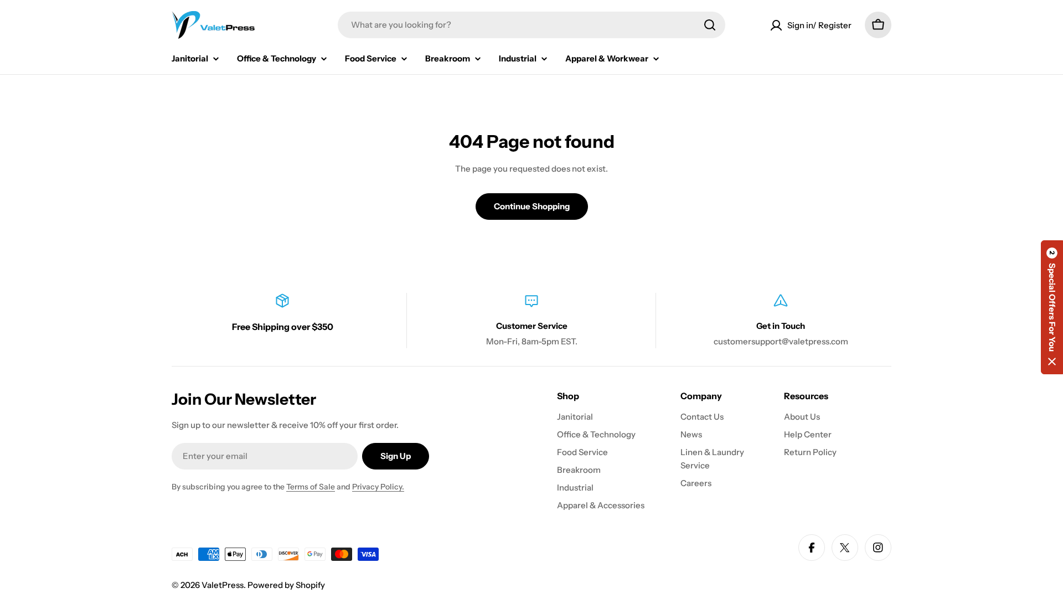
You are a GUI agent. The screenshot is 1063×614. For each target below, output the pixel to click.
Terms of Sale (310, 487)
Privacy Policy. (378, 487)
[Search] (709, 25)
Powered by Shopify (286, 585)
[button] (1052, 307)
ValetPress (223, 585)
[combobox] (531, 25)
